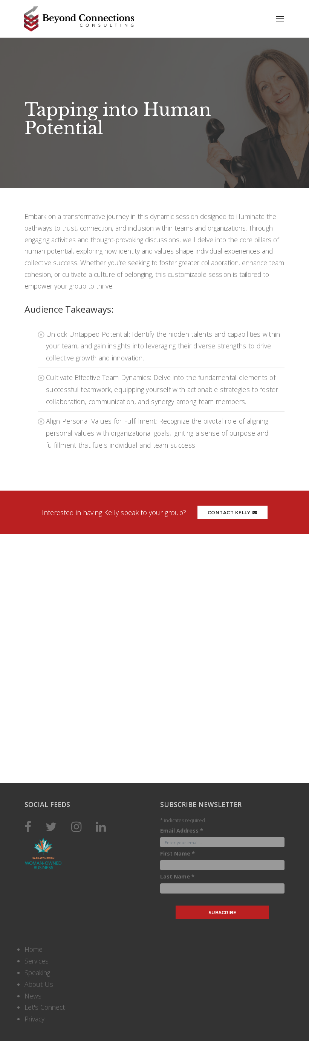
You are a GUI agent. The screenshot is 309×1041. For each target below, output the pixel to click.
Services (36, 960)
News (32, 995)
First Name (177, 853)
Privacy (34, 1018)
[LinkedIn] (101, 826)
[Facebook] (27, 826)
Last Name (177, 876)
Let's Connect (44, 1007)
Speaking (37, 972)
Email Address (181, 830)
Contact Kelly (229, 512)
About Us (38, 984)
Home (33, 949)
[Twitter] (51, 826)
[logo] (89, 19)
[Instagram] (76, 826)
